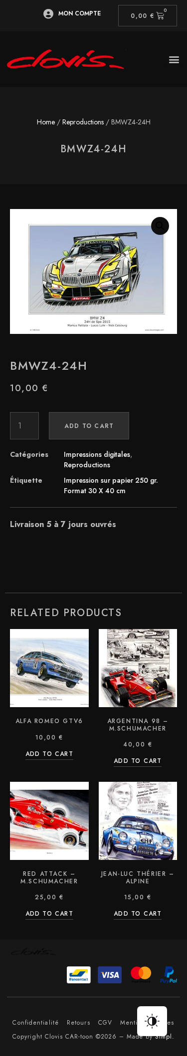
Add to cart (89, 426)
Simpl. (165, 1036)
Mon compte (79, 13)
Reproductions (83, 122)
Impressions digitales (97, 454)
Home (46, 122)
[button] (174, 59)
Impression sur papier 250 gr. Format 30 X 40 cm (111, 485)
